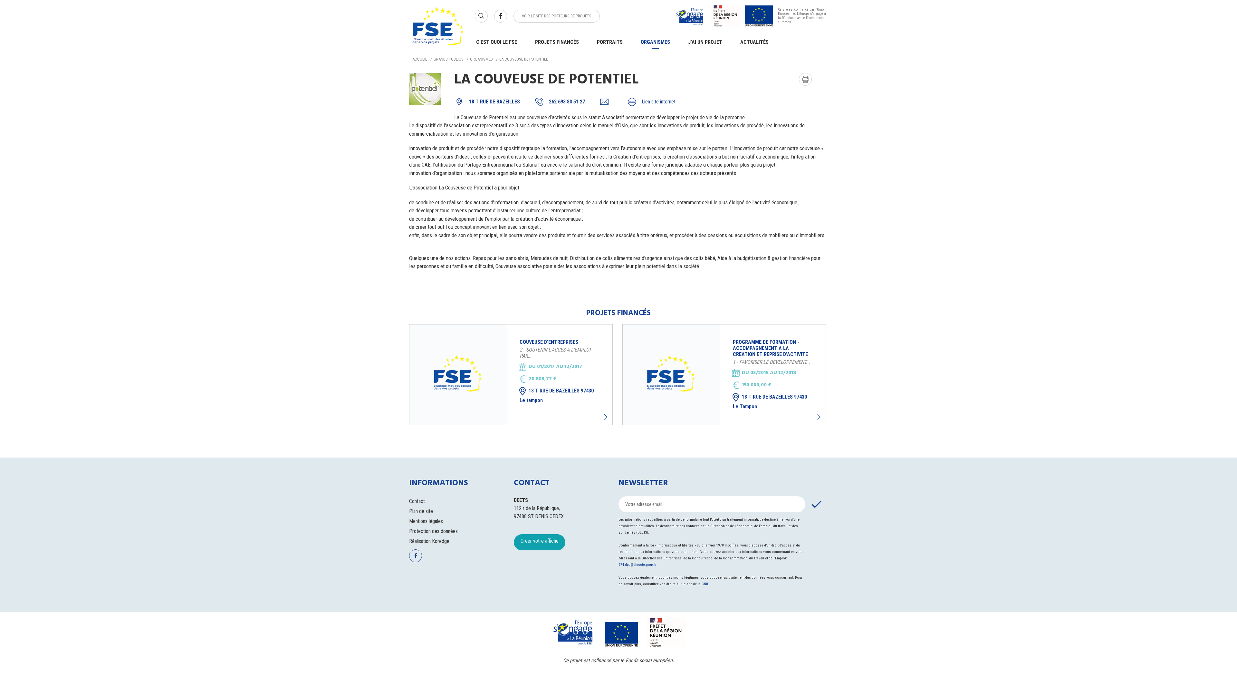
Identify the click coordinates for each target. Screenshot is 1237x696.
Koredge (440, 541)
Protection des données (433, 531)
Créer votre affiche (540, 541)
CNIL (705, 584)
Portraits (610, 42)
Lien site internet (659, 102)
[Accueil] (438, 27)
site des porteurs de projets (556, 16)
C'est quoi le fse (496, 42)
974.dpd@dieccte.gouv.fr (637, 565)
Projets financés (557, 42)
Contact (417, 501)
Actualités (754, 42)
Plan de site (421, 511)
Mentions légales (426, 521)
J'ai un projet (705, 42)
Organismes (655, 42)
